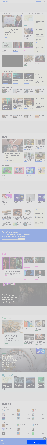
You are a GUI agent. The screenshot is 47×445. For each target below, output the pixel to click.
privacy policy (37, 442)
